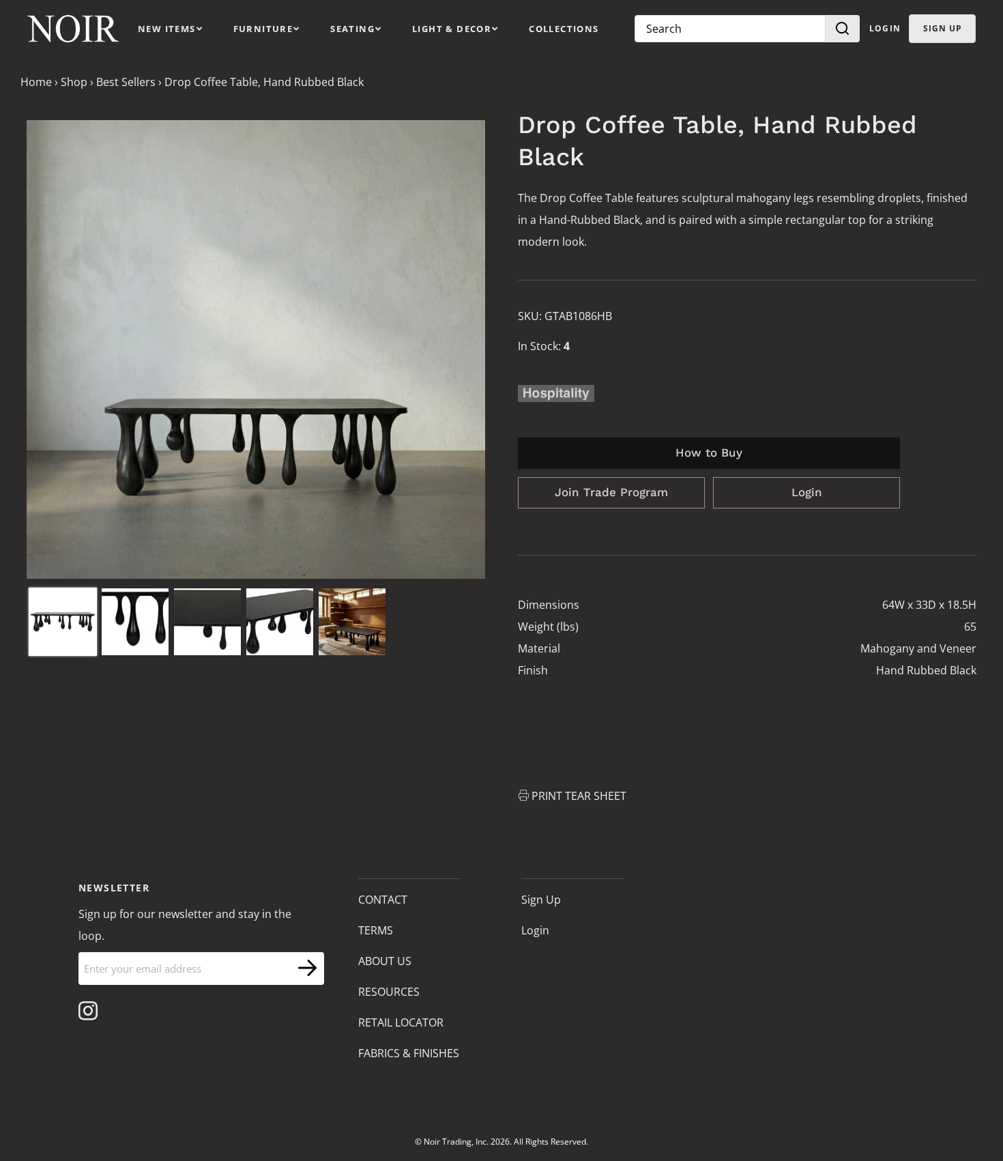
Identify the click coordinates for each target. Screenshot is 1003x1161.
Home (36, 81)
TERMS (375, 930)
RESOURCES (389, 991)
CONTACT (382, 899)
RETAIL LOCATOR (401, 1022)
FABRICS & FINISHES (408, 1053)
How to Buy (708, 452)
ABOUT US (384, 961)
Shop (74, 81)
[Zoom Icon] (256, 349)
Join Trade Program (611, 492)
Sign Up (541, 899)
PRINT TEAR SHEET (579, 795)
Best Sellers (126, 81)
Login (885, 28)
